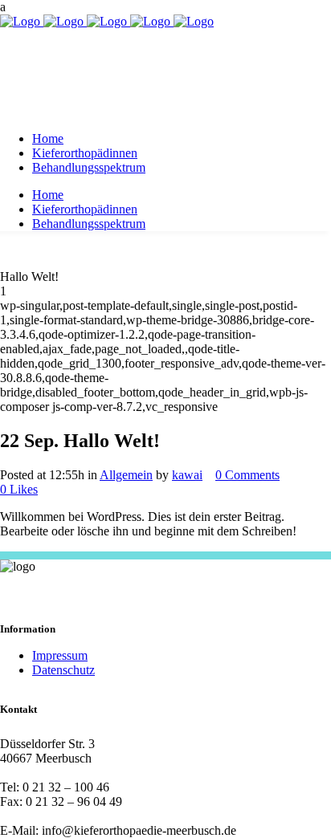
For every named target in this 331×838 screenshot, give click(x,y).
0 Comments (247, 475)
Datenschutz (63, 670)
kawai (187, 475)
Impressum (60, 655)
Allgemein (126, 475)
